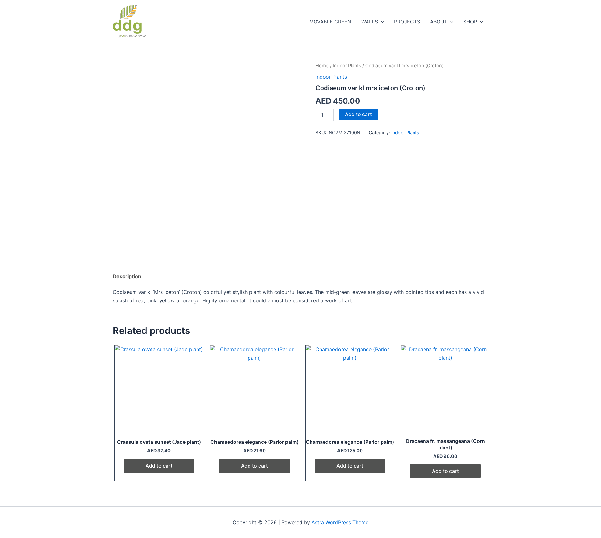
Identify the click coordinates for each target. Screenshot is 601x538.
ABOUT (438, 21)
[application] (381, 21)
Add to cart (358, 114)
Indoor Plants (347, 66)
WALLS (369, 21)
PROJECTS (407, 21)
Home (322, 66)
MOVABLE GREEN (330, 21)
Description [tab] (127, 276)
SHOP (470, 21)
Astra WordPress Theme (339, 522)
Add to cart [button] (159, 466)
